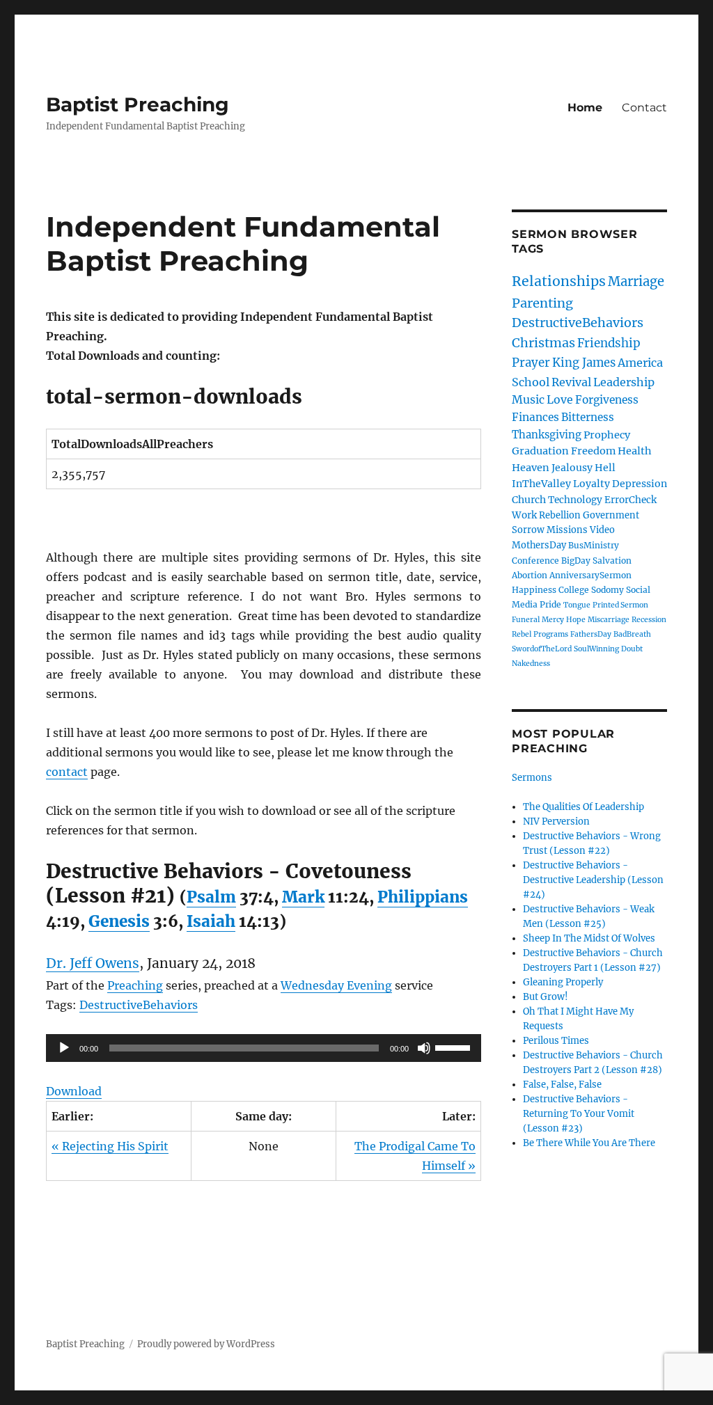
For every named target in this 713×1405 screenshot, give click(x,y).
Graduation (540, 451)
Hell (605, 467)
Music (528, 399)
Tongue (576, 605)
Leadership (624, 382)
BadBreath (632, 634)
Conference (535, 560)
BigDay (575, 560)
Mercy (553, 619)
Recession (649, 619)
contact (67, 772)
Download (74, 1091)
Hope (576, 619)
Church (529, 499)
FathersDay (590, 634)
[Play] (64, 1048)
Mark (303, 897)
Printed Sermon (620, 605)
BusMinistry (593, 545)
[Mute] (424, 1048)
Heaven (530, 467)
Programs (550, 634)
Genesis (119, 921)
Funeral (526, 619)
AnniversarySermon (590, 575)
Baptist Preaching (137, 104)
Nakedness (531, 663)
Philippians (422, 897)
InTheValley (541, 483)
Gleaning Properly (563, 982)
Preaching (135, 985)
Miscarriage (608, 619)
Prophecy (606, 435)
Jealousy (572, 467)
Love (560, 399)
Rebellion (560, 515)
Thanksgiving (546, 434)
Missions (567, 530)
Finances (535, 417)
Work (524, 515)
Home (584, 107)
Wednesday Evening (336, 985)
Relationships (559, 281)
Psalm (211, 897)
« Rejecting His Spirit (110, 1146)
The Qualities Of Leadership (583, 807)
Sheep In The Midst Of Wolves (589, 938)
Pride (550, 604)
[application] (263, 1048)
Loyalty (591, 483)
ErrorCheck (630, 500)
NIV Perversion (556, 821)
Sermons (532, 778)
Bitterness (587, 417)
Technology (575, 500)
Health (635, 451)
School (530, 382)
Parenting (542, 303)
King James (584, 363)
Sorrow (528, 530)
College (573, 590)
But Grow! (545, 997)
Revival (571, 382)
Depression (639, 483)
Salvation (612, 560)
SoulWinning (596, 648)
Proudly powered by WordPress (206, 1344)
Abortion (529, 575)
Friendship (609, 343)
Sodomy (607, 590)
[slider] (454, 1046)
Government (611, 515)
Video (602, 530)
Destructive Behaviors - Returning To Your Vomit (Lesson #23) (578, 1113)
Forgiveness (606, 399)
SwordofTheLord (542, 648)
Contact (644, 107)
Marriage (636, 281)
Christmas (543, 343)
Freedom (593, 451)
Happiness (534, 590)
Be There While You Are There (589, 1143)
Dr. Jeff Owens (92, 963)
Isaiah (211, 921)
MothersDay (539, 545)
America (640, 363)
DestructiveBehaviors (138, 1005)
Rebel (521, 634)
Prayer (531, 362)
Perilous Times (556, 1041)
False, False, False (562, 1084)
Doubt (632, 648)
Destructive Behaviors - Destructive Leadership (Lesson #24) (593, 879)
